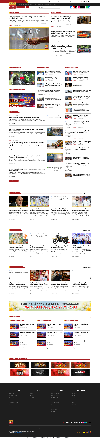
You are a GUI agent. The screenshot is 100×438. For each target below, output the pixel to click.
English (23, 7)
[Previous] (9, 204)
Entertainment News (13, 402)
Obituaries (72, 1)
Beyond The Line (54, 407)
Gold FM (73, 402)
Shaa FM (74, 404)
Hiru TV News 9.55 (55, 395)
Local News (11, 393)
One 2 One (53, 404)
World (45, 1)
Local (40, 1)
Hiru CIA (52, 400)
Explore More (86, 193)
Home (35, 1)
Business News (12, 397)
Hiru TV (73, 393)
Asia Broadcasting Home (77, 407)
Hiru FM (73, 395)
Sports (66, 1)
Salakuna (32, 395)
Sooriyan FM (74, 400)
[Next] (90, 204)
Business (60, 1)
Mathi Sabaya (54, 414)
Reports (10, 404)
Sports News (12, 400)
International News (13, 395)
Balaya (31, 393)
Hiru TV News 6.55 (55, 393)
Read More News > (14, 180)
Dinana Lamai (54, 409)
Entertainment (52, 1)
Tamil (28, 7)
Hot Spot (53, 411)
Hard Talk (32, 397)
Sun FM (73, 397)
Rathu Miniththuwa (55, 402)
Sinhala (18, 7)
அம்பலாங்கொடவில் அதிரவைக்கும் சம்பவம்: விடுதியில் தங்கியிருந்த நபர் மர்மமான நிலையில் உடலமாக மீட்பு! (36, 4)
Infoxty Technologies (18, 432)
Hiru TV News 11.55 (55, 397)
